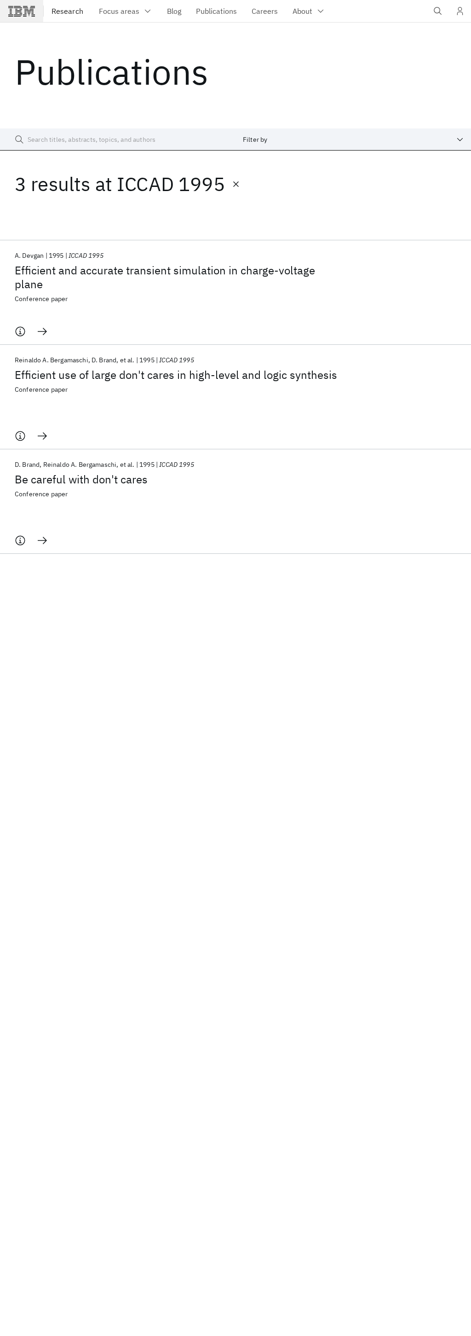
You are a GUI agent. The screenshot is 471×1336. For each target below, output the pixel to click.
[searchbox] (118, 139)
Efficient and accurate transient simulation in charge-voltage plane (165, 277)
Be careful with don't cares (81, 479)
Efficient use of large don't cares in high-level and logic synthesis (176, 375)
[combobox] (353, 139)
